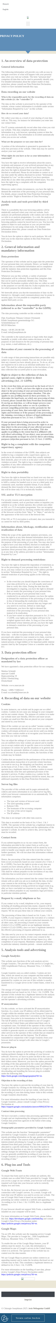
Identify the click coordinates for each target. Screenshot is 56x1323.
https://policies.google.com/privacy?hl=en (19, 1223)
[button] (28, 24)
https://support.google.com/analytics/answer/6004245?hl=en (27, 1107)
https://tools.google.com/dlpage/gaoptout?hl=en (21, 1076)
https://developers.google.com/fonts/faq (26, 1218)
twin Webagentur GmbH (39, 1308)
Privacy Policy (28, 1294)
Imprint (28, 1299)
